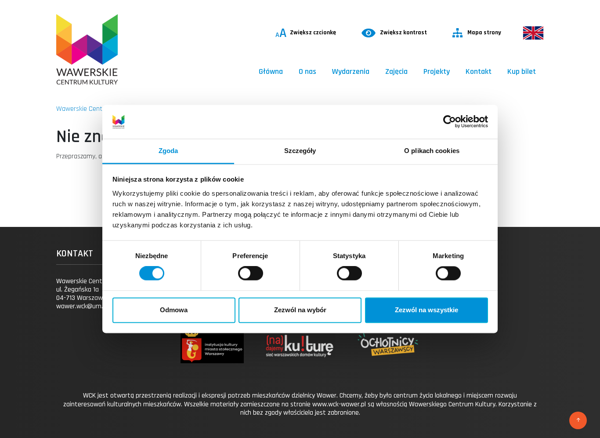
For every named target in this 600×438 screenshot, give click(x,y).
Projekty (436, 71)
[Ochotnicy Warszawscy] (388, 354)
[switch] (250, 273)
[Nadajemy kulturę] (300, 354)
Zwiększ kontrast (403, 32)
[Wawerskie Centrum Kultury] (87, 49)
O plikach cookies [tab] (431, 150)
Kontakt (479, 71)
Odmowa (174, 310)
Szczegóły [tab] (300, 150)
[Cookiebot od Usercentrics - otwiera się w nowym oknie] (449, 121)
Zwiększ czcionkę (305, 33)
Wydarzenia (350, 71)
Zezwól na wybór (300, 310)
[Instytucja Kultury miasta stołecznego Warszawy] (212, 354)
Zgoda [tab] (168, 150)
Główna (271, 71)
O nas (307, 71)
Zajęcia (396, 71)
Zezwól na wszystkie (426, 310)
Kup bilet (521, 71)
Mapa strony (484, 32)
